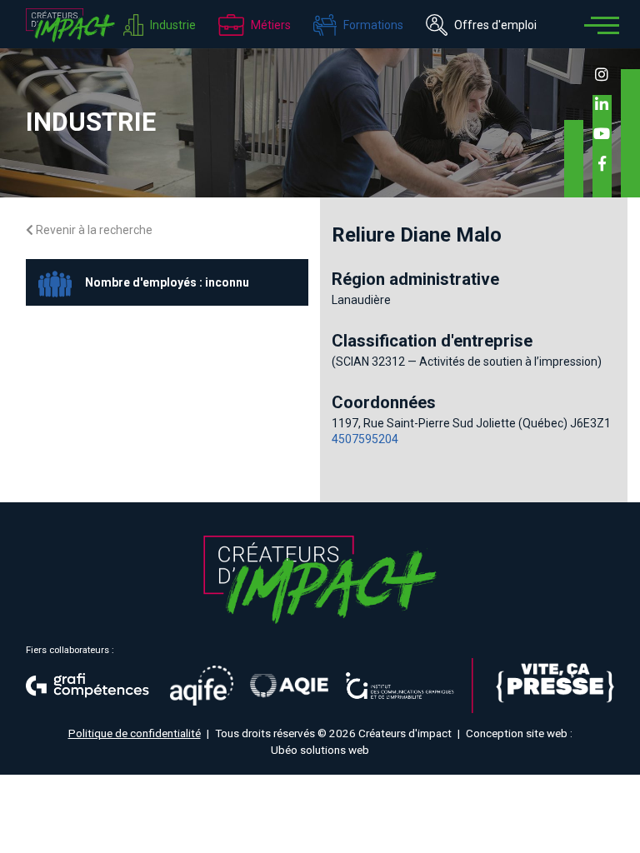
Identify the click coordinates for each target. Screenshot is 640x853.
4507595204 (365, 439)
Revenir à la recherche (92, 230)
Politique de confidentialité (134, 733)
